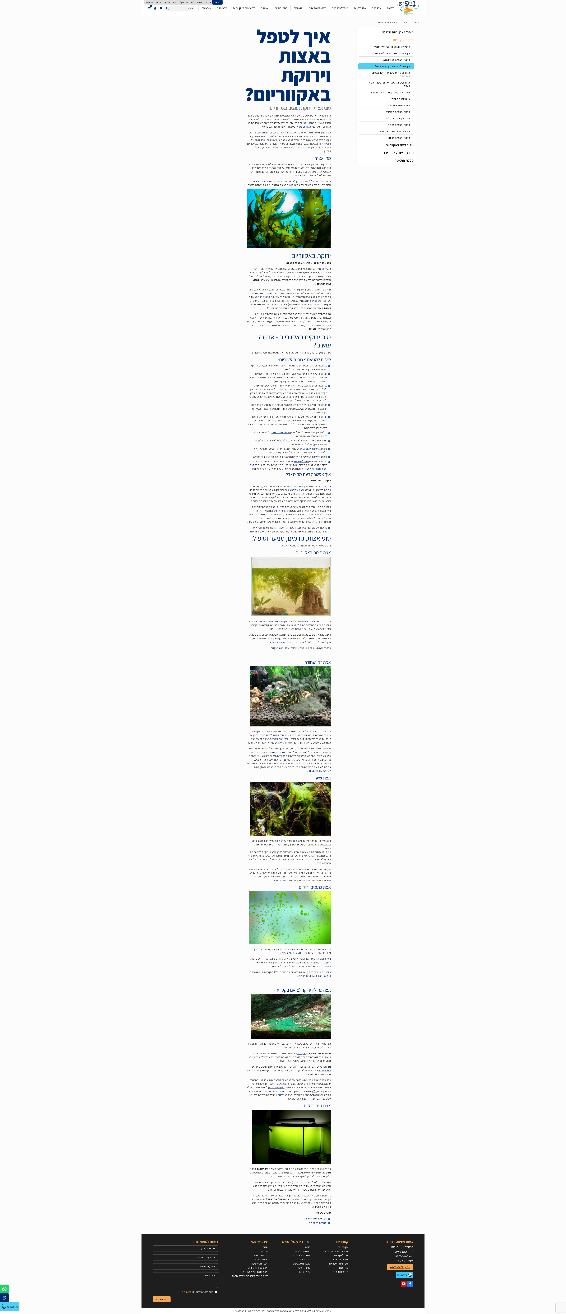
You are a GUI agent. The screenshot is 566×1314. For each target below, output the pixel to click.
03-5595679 (12, 1306)
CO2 (314, 1091)
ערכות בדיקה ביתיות (294, 490)
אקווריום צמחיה (303, 126)
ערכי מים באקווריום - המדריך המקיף (392, 46)
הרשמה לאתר (261, 1259)
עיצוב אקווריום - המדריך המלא (394, 131)
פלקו (286, 648)
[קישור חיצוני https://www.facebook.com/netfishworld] (410, 1284)
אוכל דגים (263, 297)
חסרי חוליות (304, 1259)
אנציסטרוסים (324, 975)
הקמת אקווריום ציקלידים (398, 112)
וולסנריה (261, 752)
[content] (185, 1280)
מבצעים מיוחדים (340, 1271)
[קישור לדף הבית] (408, 8)
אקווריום (301, 1053)
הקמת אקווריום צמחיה (399, 125)
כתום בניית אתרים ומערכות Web (276, 1311)
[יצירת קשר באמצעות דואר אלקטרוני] (4, 1297)
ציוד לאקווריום (341, 1255)
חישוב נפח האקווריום (258, 1267)
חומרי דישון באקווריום (316, 300)
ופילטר (257, 1057)
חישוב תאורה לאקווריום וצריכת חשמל (250, 1276)
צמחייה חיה (266, 132)
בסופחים (282, 510)
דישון (328, 962)
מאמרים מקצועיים (301, 1263)
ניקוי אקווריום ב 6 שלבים (315, 1218)
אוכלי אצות (287, 545)
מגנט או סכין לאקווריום (280, 642)
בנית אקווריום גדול (400, 99)
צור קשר (264, 1251)
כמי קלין (282, 1095)
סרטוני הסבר (304, 1267)
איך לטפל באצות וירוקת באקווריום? (392, 66)
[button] (167, 8)
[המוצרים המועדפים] (161, 8)
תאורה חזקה (263, 958)
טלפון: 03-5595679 (400, 1267)
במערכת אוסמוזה (312, 448)
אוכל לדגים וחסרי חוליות (336, 1251)
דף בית (416, 22)
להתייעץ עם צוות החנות (319, 770)
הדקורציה (282, 756)
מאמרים (405, 22)
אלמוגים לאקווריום (301, 1255)
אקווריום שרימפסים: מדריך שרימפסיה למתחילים (391, 74)
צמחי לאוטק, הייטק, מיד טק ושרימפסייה (390, 92)
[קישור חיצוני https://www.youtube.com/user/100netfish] (404, 1284)
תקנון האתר (187, 1292)
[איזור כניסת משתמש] (155, 8)
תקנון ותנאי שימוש (259, 1263)
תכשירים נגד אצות (281, 432)
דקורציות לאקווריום (338, 1263)
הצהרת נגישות (261, 1255)
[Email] (185, 1266)
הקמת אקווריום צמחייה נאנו (396, 59)
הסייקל (301, 625)
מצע (271, 1057)
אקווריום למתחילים (317, 1223)
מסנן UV (316, 1203)
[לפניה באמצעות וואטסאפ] (4, 1289)
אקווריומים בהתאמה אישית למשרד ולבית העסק (389, 84)
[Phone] (185, 1257)
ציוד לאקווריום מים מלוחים (397, 118)
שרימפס (255, 739)
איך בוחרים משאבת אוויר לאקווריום (392, 53)
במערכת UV (314, 457)
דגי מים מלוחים (302, 1251)
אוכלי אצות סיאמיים (279, 739)
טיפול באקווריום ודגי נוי (388, 22)
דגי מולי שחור (279, 880)
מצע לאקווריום (301, 461)
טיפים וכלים (304, 1271)
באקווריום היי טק (276, 1087)
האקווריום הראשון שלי (399, 105)
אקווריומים (343, 1247)
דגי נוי (307, 1247)
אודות (265, 1247)
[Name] (185, 1248)
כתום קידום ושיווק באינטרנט (247, 1311)
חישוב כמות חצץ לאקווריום (255, 1271)
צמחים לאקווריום (340, 1259)
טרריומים (343, 1267)
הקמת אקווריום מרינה (399, 137)
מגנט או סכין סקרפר (291, 952)
